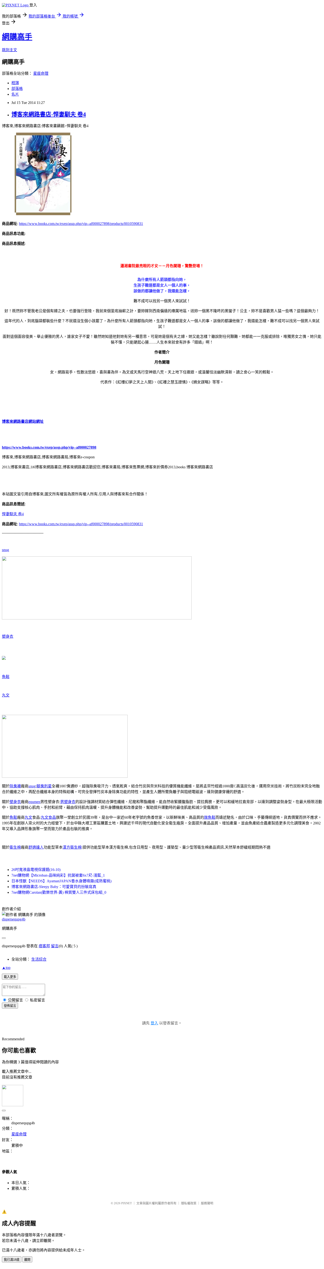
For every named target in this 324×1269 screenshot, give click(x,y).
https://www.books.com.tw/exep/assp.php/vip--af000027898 (49, 447)
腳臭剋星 (44, 786)
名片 (15, 94)
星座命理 (40, 73)
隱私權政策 (188, 1203)
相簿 (15, 83)
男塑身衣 (67, 802)
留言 (55, 946)
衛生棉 (15, 847)
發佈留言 (10, 1006)
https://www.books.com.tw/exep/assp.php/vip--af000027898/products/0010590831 (81, 224)
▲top (6, 968)
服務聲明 (207, 1203)
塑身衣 (7, 636)
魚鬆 (5, 677)
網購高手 (17, 37)
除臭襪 (15, 786)
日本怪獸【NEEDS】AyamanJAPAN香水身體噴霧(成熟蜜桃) (61, 881)
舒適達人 (36, 847)
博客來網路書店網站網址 (23, 421)
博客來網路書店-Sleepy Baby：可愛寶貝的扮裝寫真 (53, 887)
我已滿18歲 (11, 1259)
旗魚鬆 (209, 817)
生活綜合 (38, 959)
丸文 (5, 695)
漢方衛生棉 (72, 847)
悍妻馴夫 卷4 (13, 514)
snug (5, 550)
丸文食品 (48, 817)
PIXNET (126, 1203)
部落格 (17, 89)
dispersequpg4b (13, 919)
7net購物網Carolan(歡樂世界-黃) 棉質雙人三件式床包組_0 (58, 892)
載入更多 (10, 977)
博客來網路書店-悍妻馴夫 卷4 (48, 114)
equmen (34, 802)
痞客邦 (44, 946)
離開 (27, 1259)
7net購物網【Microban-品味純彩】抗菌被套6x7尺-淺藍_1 (58, 875)
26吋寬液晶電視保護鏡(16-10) (35, 870)
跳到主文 (9, 50)
